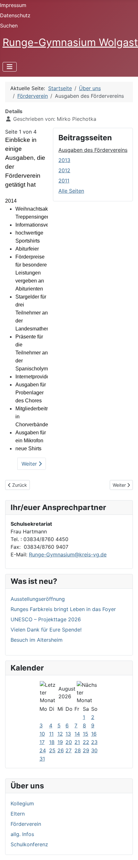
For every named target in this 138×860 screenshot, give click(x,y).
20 (68, 742)
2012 (64, 170)
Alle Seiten (71, 191)
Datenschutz (15, 15)
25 (52, 750)
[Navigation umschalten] (10, 67)
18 (52, 742)
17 (42, 742)
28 (77, 750)
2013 (64, 160)
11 (51, 734)
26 (60, 750)
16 (94, 734)
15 (85, 734)
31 (42, 758)
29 (86, 750)
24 (42, 750)
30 (94, 750)
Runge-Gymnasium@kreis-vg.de (68, 554)
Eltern (18, 813)
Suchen (9, 25)
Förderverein (26, 824)
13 (68, 734)
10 (42, 734)
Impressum (13, 5)
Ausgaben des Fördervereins (92, 150)
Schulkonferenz (29, 844)
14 (77, 734)
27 (68, 750)
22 (86, 742)
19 (60, 742)
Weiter (30, 464)
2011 (63, 180)
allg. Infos (22, 834)
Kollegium (22, 803)
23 (94, 742)
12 (60, 734)
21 (77, 742)
